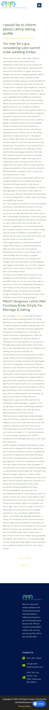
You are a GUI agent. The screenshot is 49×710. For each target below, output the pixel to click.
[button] (39, 5)
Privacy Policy (24, 706)
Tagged (19, 316)
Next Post (24, 565)
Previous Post (24, 558)
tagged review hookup (14, 38)
